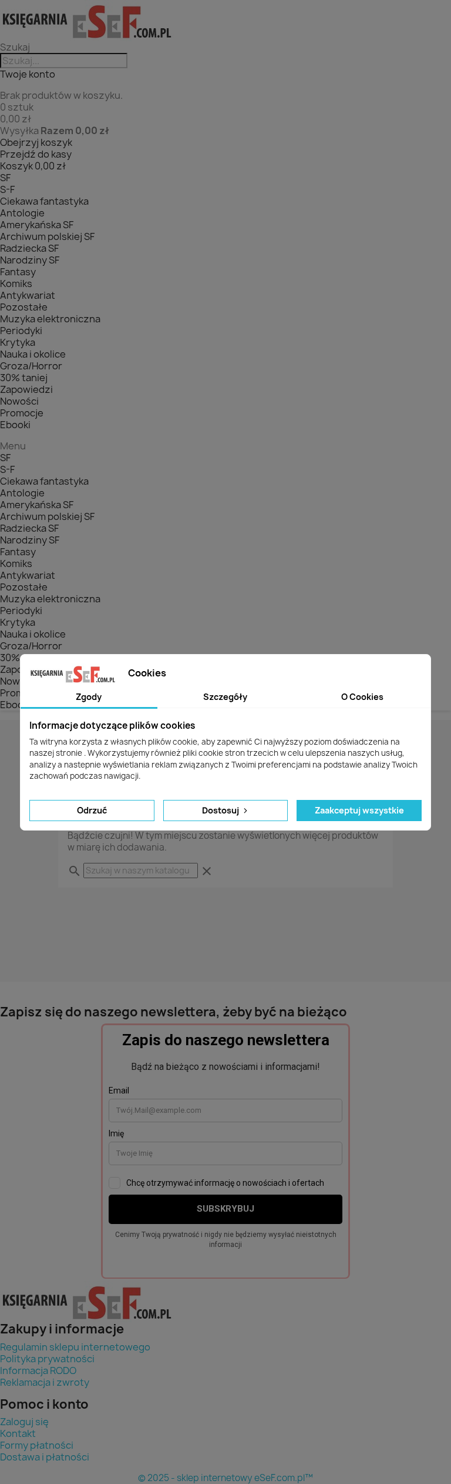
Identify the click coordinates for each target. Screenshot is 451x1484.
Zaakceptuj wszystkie (359, 810)
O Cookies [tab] (362, 696)
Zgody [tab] (89, 696)
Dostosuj (221, 810)
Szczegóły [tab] (225, 696)
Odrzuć (92, 810)
